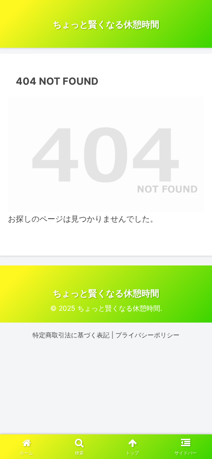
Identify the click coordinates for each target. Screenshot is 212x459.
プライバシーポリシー (147, 335)
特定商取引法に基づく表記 (71, 335)
